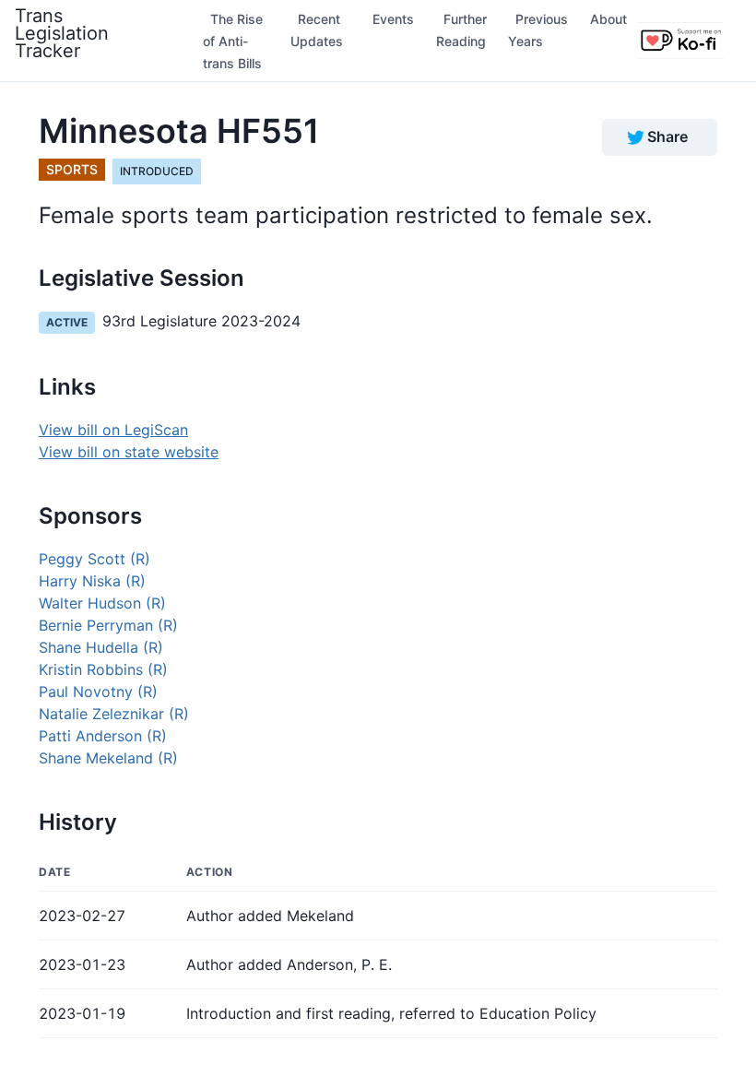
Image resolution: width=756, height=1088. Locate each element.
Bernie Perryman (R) (108, 625)
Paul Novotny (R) (98, 691)
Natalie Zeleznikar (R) (114, 713)
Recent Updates (316, 30)
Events (393, 19)
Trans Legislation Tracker (62, 33)
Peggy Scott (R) (94, 559)
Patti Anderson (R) (103, 736)
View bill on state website (129, 452)
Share (667, 136)
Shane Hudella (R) (101, 647)
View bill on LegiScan (113, 429)
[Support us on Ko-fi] (680, 40)
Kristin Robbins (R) (103, 669)
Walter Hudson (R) (102, 603)
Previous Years (538, 30)
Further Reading (461, 30)
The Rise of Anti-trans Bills (233, 41)
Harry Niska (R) (92, 581)
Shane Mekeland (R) (108, 758)
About (608, 19)
